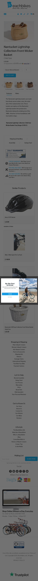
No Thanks (10, 297)
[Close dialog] (36, 279)
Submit (10, 294)
